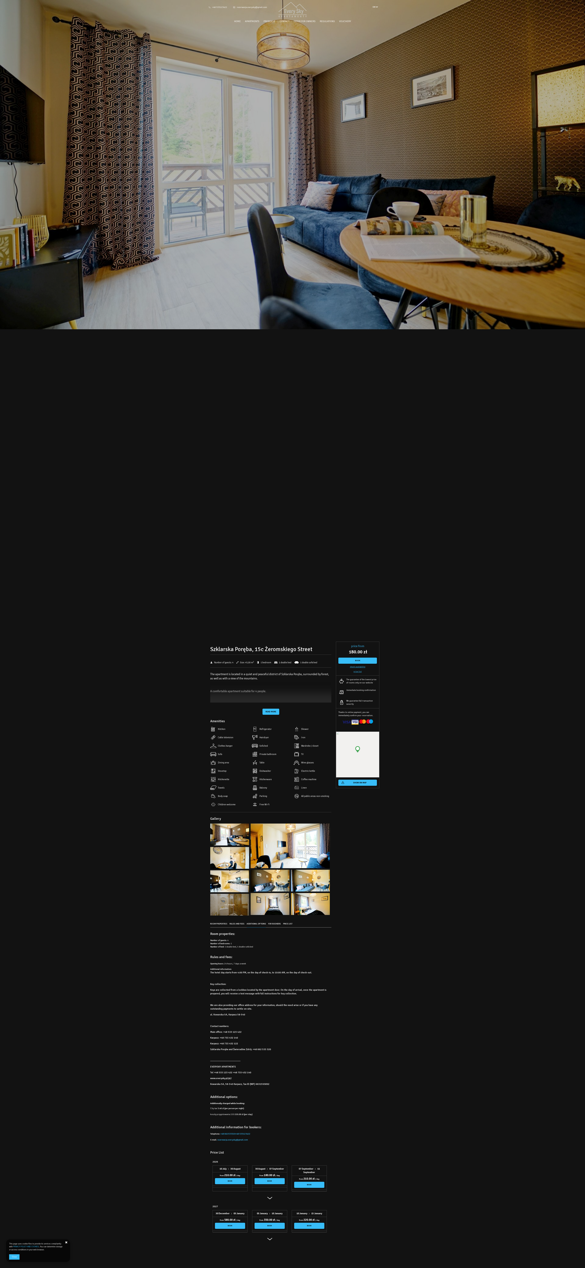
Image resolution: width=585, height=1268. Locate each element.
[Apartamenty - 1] (229, 835)
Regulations (327, 21)
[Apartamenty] (292, 9)
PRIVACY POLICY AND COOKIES (26, 1246)
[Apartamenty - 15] (310, 904)
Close (14, 1257)
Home (237, 21)
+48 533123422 (219, 7)
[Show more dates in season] (269, 1199)
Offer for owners (305, 21)
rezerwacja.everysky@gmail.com (252, 7)
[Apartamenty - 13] (270, 904)
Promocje (269, 21)
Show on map (360, 782)
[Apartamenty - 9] (310, 881)
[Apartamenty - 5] (229, 858)
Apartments (252, 21)
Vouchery (345, 21)
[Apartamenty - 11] (229, 882)
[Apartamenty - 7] (270, 881)
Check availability (357, 667)
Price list (358, 671)
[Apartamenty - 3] (290, 847)
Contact (284, 21)
